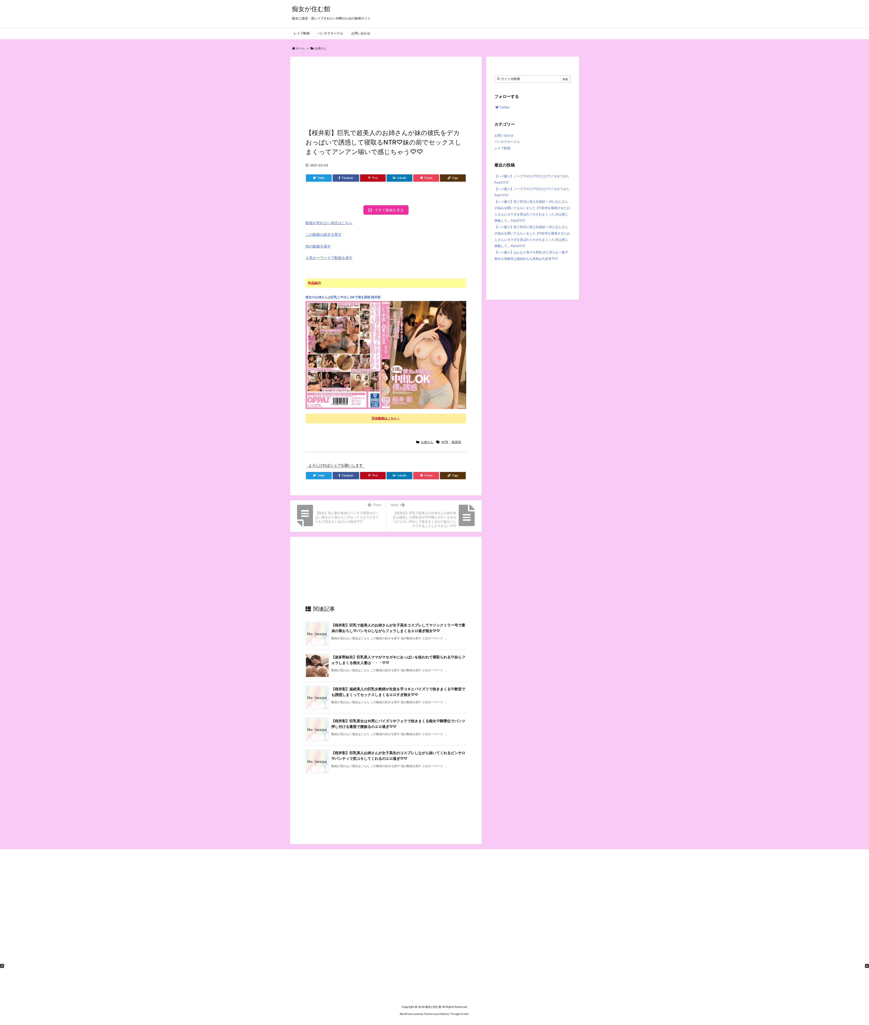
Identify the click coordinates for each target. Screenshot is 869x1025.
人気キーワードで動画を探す (329, 257)
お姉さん (320, 48)
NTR (445, 442)
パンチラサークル (507, 142)
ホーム (300, 48)
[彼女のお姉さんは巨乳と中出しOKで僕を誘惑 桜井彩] (386, 354)
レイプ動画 (502, 148)
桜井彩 (456, 442)
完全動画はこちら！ (386, 418)
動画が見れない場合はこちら (329, 223)
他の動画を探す (318, 246)
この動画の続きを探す (324, 234)
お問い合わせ (503, 135)
